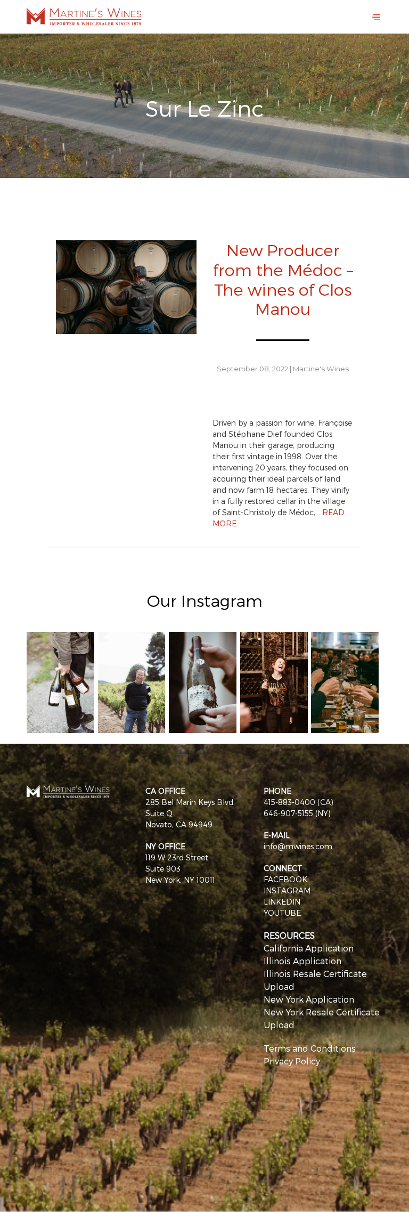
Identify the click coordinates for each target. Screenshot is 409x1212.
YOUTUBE (282, 912)
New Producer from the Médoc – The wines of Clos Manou (283, 279)
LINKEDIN (282, 901)
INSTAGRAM (287, 890)
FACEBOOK (285, 879)
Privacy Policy (292, 1061)
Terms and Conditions (310, 1048)
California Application (309, 948)
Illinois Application (302, 961)
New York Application (309, 999)
